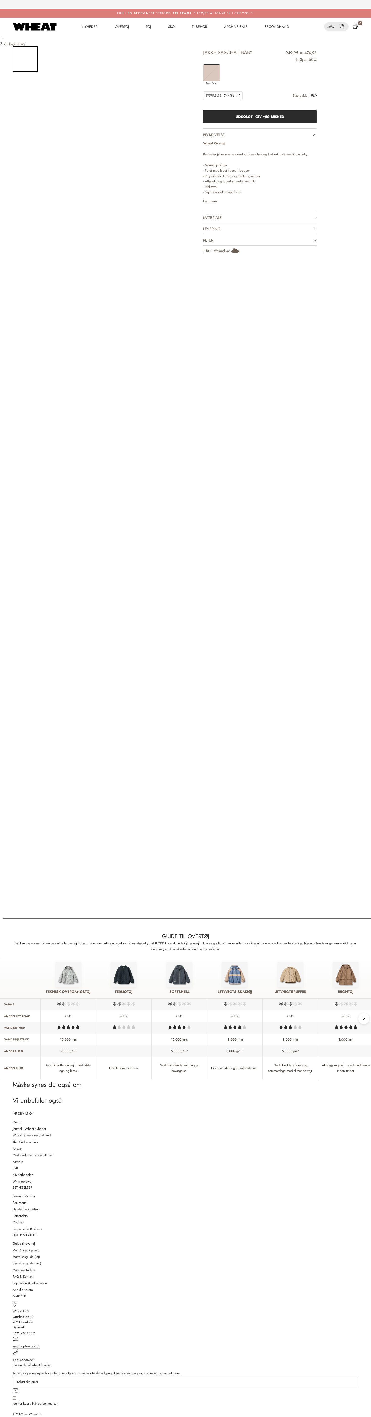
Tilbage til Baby (16, 44)
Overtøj (122, 26)
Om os (17, 1122)
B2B (15, 1168)
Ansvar (17, 1148)
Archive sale (235, 26)
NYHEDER (90, 26)
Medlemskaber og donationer (33, 1155)
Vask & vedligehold (26, 1250)
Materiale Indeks (24, 1270)
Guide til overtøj (24, 1243)
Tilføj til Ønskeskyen (217, 250)
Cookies (18, 1222)
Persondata (20, 1215)
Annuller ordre (23, 1289)
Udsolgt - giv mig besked (260, 116)
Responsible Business (27, 1229)
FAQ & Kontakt (23, 1276)
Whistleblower (22, 1181)
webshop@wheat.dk (26, 1346)
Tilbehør (199, 26)
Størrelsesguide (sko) (27, 1263)
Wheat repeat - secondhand (32, 1135)
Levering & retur (24, 1196)
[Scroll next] (363, 1018)
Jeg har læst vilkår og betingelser (35, 1403)
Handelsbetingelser (26, 1209)
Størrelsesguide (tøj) (26, 1256)
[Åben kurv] (355, 26)
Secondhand (276, 26)
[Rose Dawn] (211, 72)
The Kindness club (25, 1142)
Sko (171, 26)
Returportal (20, 1202)
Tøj (148, 26)
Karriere (18, 1161)
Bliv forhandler (23, 1174)
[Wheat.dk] (35, 27)
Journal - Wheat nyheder (29, 1128)
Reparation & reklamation (30, 1283)
